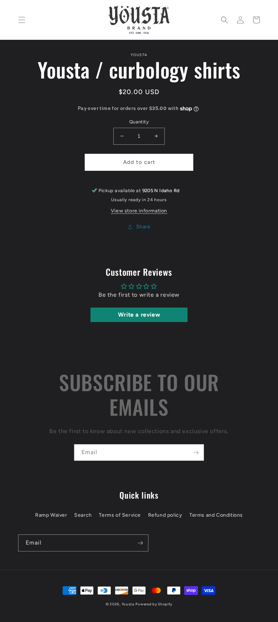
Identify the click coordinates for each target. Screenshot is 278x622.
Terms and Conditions (216, 515)
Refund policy (165, 515)
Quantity (139, 121)
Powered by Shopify (153, 604)
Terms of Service (120, 515)
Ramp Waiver (51, 515)
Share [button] (143, 227)
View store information (139, 211)
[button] (22, 20)
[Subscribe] (196, 452)
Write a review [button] (139, 314)
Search (83, 515)
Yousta (128, 604)
